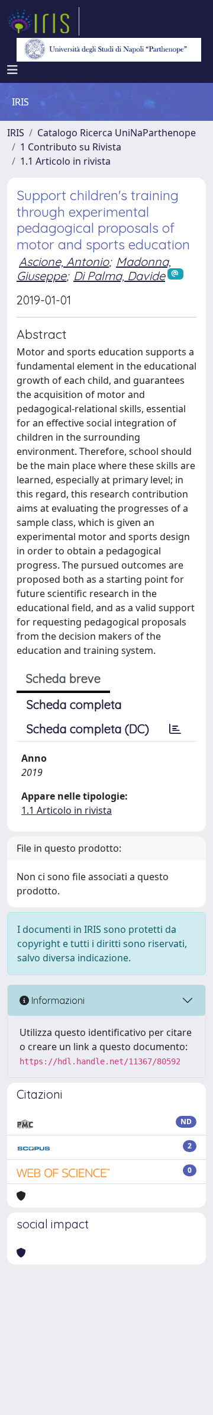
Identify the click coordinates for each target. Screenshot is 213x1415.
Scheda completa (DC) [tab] (88, 728)
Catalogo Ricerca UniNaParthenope (116, 132)
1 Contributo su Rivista (70, 146)
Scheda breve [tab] (63, 678)
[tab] (175, 729)
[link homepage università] (109, 50)
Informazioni (57, 1000)
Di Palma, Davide (119, 275)
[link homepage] (43, 21)
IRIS (15, 132)
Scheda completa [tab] (74, 704)
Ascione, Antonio (64, 261)
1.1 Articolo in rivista (65, 161)
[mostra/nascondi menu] (12, 70)
